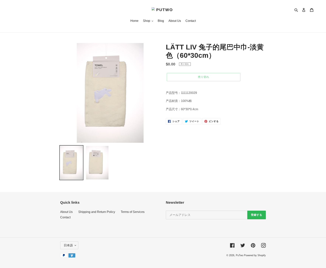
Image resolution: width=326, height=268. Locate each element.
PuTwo (239, 255)
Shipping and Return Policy (96, 211)
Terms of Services (133, 211)
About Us (66, 211)
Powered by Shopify (255, 255)
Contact (65, 217)
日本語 (68, 245)
